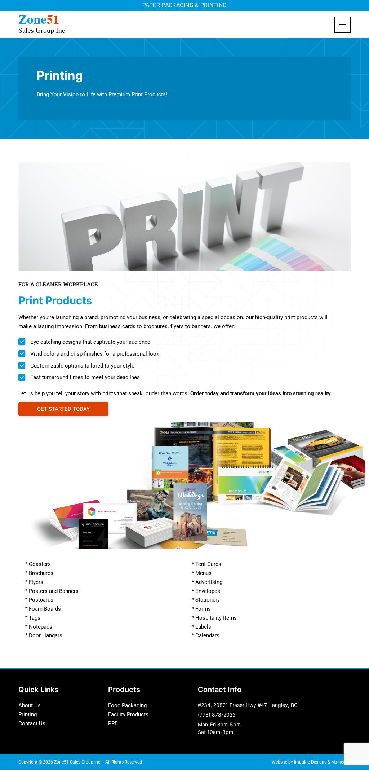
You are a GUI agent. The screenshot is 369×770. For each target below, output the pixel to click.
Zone (41, 22)
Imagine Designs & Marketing (322, 762)
